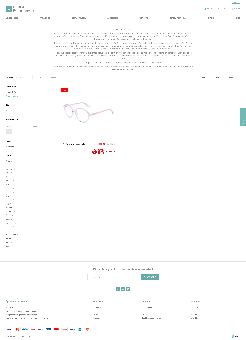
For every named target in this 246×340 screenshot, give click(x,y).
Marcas (210, 18)
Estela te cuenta (178, 18)
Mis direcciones (197, 314)
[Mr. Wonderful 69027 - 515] (88, 112)
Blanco (38, 77)
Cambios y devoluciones (151, 318)
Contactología (79, 18)
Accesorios (112, 18)
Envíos (144, 314)
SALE (238, 18)
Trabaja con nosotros (101, 314)
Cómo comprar (148, 307)
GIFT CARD (144, 18)
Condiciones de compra (151, 311)
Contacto (96, 318)
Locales (96, 311)
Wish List (194, 318)
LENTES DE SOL (12, 18)
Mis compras (196, 311)
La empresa (97, 307)
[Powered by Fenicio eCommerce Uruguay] (236, 336)
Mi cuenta (194, 307)
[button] (208, 8)
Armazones (45, 18)
